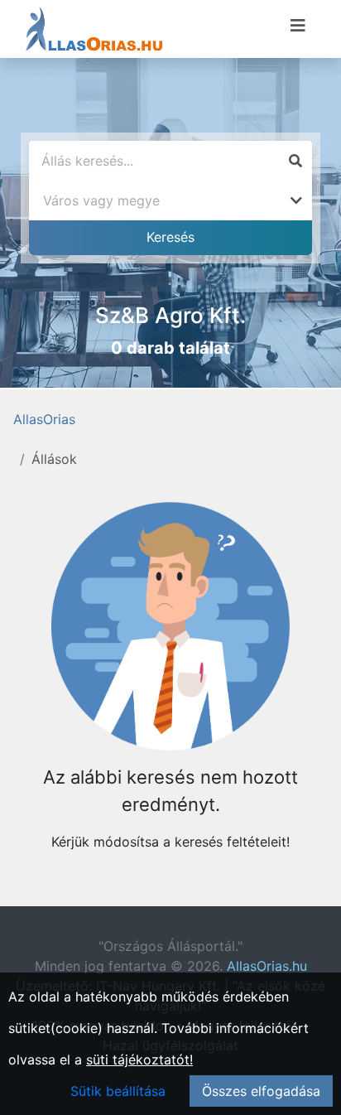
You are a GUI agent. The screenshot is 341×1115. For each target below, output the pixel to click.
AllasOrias (44, 419)
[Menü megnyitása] (298, 25)
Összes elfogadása (261, 1091)
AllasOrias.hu (267, 966)
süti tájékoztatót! (139, 1059)
